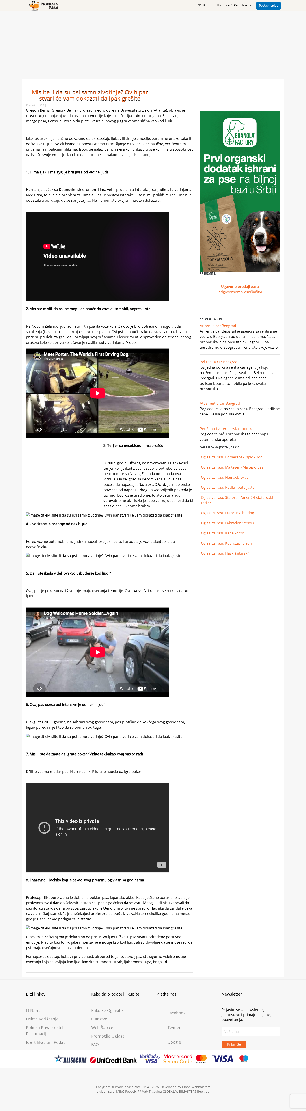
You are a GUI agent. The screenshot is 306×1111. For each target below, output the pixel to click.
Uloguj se (223, 5)
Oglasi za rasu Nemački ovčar (226, 477)
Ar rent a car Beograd (218, 325)
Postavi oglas (268, 5)
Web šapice (102, 1027)
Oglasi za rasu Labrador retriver (228, 523)
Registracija (242, 5)
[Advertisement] (153, 45)
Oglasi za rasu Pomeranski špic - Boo (232, 457)
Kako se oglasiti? (107, 1010)
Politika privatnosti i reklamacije (44, 1030)
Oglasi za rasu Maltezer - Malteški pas (232, 467)
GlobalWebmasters (196, 1087)
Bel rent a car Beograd (218, 361)
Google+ (175, 1042)
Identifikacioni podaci (46, 1042)
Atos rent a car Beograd (220, 403)
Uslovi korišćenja (42, 1019)
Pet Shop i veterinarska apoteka (226, 428)
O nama (34, 1010)
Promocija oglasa (108, 1036)
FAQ (95, 1044)
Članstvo (99, 1019)
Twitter (174, 1027)
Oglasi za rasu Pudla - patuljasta (228, 487)
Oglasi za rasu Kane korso (223, 533)
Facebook (176, 1013)
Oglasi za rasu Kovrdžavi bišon (227, 543)
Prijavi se (234, 1044)
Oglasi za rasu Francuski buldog (228, 512)
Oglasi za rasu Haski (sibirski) (225, 553)
